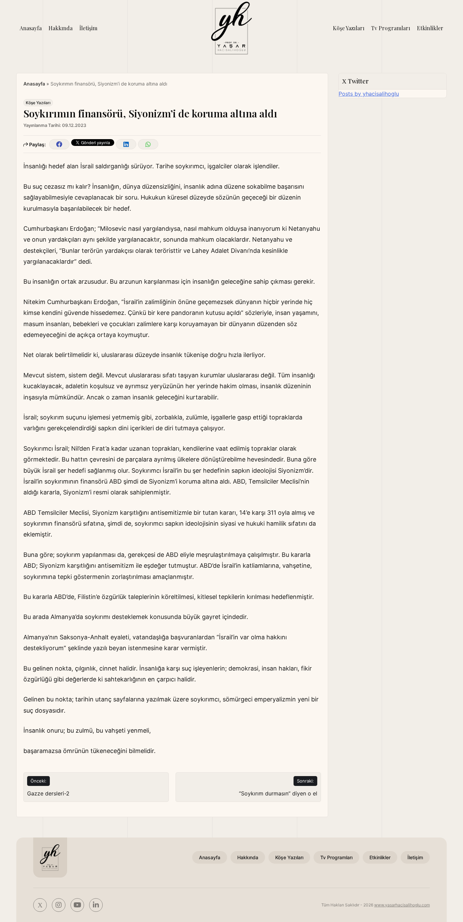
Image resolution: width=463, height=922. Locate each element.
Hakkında (60, 28)
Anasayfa (31, 28)
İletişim (88, 28)
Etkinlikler (430, 28)
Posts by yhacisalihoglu (369, 93)
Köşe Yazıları (348, 28)
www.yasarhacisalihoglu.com (402, 904)
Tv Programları (390, 28)
